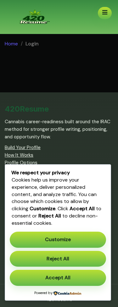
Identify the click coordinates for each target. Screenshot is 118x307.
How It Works (19, 155)
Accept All (57, 277)
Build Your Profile (23, 147)
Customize (58, 239)
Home (11, 43)
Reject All (58, 258)
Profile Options (21, 162)
